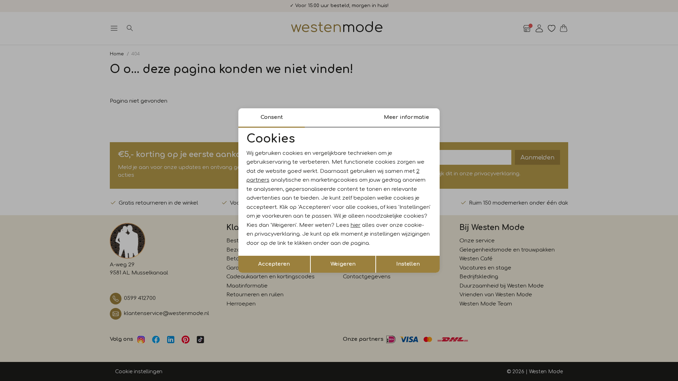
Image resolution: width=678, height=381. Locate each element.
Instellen (408, 264)
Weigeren (343, 264)
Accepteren (274, 264)
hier (356, 225)
